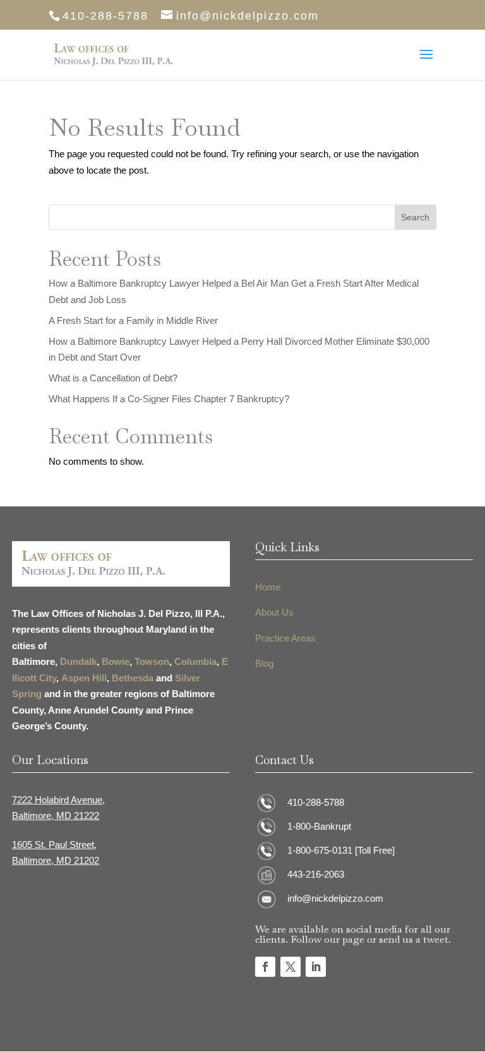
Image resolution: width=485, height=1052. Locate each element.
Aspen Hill (84, 677)
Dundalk (78, 661)
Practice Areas (285, 638)
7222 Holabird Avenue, (58, 799)
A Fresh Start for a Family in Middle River (133, 320)
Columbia (195, 661)
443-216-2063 (315, 874)
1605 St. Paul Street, (54, 844)
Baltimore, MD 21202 (55, 860)
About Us (274, 612)
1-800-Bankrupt (319, 826)
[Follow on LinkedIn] (316, 967)
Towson (152, 661)
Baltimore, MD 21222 (55, 815)
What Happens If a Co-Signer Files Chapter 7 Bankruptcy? (169, 398)
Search (415, 217)
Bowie (115, 661)
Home (267, 587)
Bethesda (132, 677)
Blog (264, 663)
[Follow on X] (290, 967)
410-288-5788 (315, 802)
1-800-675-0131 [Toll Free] (341, 850)
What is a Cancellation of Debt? (113, 378)
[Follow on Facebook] (265, 967)
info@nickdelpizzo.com (335, 898)
